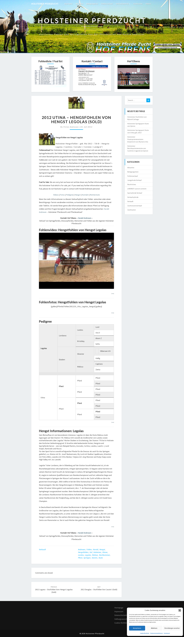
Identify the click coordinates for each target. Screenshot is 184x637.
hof (91, 552)
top (113, 293)
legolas (88, 555)
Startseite (68, 4)
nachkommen (104, 555)
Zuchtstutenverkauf (134, 206)
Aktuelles (79, 4)
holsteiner (97, 552)
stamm (94, 558)
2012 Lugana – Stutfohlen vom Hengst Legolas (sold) (54, 589)
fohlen (89, 549)
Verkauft (42, 549)
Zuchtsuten (137, 4)
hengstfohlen (83, 552)
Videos (148, 4)
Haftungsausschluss (122, 619)
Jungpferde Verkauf (134, 180)
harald (95, 549)
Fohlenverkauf (107, 4)
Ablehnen (154, 628)
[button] (180, 610)
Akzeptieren (137, 628)
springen (87, 558)
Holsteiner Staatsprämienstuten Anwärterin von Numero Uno (137, 139)
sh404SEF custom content (136, 189)
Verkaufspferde (122, 4)
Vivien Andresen (70, 127)
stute (100, 558)
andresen (81, 549)
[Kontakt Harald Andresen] (92, 76)
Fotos (62, 195)
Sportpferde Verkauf (134, 193)
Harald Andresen (84, 218)
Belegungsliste (92, 4)
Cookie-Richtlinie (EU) (123, 623)
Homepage (118, 607)
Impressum (167, 633)
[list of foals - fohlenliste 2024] (50, 77)
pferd (80, 558)
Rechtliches (131, 184)
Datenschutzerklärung (156, 633)
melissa (95, 555)
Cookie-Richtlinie (144, 633)
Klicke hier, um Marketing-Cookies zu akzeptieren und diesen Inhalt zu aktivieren (133, 77)
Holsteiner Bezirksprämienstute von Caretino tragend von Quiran (137, 148)
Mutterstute (95, 195)
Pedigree (70, 195)
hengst (102, 549)
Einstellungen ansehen (172, 628)
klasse (104, 552)
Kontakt (85, 195)
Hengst (77, 195)
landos (81, 555)
